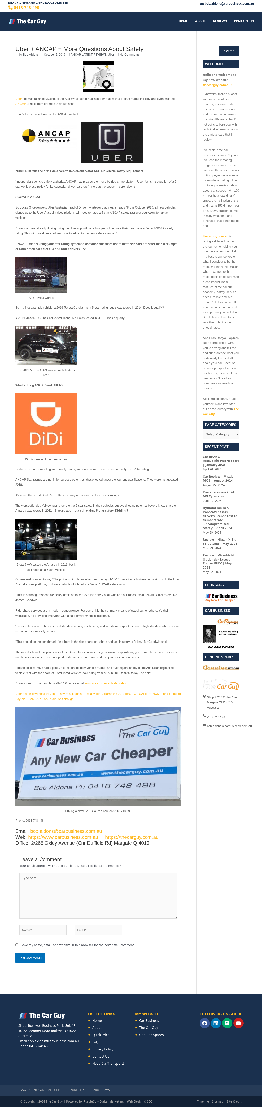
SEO (149, 1101)
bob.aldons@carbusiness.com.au (66, 831)
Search (229, 51)
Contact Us (244, 21)
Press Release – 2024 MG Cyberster (218, 494)
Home (183, 21)
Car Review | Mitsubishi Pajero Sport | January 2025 (221, 461)
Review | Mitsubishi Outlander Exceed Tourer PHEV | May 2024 (218, 561)
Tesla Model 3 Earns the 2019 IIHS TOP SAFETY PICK (122, 693)
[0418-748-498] (10, 7)
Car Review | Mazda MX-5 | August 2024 (218, 478)
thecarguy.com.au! (217, 85)
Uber (111, 54)
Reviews (220, 21)
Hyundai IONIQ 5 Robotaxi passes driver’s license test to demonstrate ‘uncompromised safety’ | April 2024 (220, 518)
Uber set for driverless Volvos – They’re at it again (48, 693)
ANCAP (75, 54)
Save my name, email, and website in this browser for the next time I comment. (78, 945)
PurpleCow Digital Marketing (104, 1101)
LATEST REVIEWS (94, 54)
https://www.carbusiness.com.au (63, 837)
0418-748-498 (26, 7)
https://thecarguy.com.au (131, 837)
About (200, 21)
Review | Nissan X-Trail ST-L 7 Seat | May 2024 (221, 541)
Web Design (135, 1101)
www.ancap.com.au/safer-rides (105, 683)
